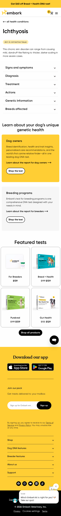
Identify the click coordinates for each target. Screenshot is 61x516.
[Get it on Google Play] (43, 367)
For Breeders (15, 276)
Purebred (15, 317)
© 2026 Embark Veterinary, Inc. (30, 506)
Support (11, 472)
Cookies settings (31, 511)
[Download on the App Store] (18, 367)
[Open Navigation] (57, 13)
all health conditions (17, 21)
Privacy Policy (25, 425)
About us (12, 464)
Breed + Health (46, 276)
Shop (10, 440)
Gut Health (46, 317)
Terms (44, 511)
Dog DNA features (16, 448)
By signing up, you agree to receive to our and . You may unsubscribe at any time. (30, 425)
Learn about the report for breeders (25, 211)
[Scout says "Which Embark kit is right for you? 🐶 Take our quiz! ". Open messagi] (35, 493)
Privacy (17, 511)
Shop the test (16, 171)
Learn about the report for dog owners (27, 162)
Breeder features (16, 456)
